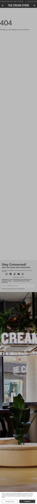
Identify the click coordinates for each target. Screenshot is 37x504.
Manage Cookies (9, 501)
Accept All (27, 501)
